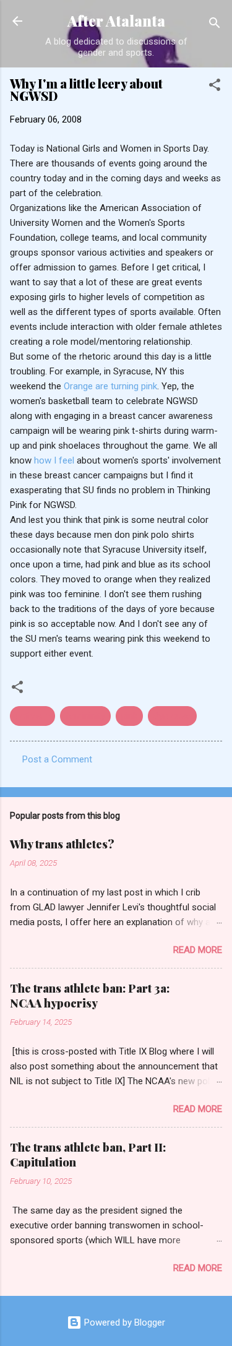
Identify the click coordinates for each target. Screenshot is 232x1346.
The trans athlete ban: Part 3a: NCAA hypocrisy (90, 996)
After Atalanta (116, 20)
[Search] (214, 25)
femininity (85, 716)
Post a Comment (57, 759)
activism (32, 716)
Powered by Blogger (123, 1322)
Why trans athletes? (62, 844)
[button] (214, 87)
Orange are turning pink (110, 386)
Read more (197, 950)
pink (129, 716)
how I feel (55, 460)
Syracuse (172, 716)
